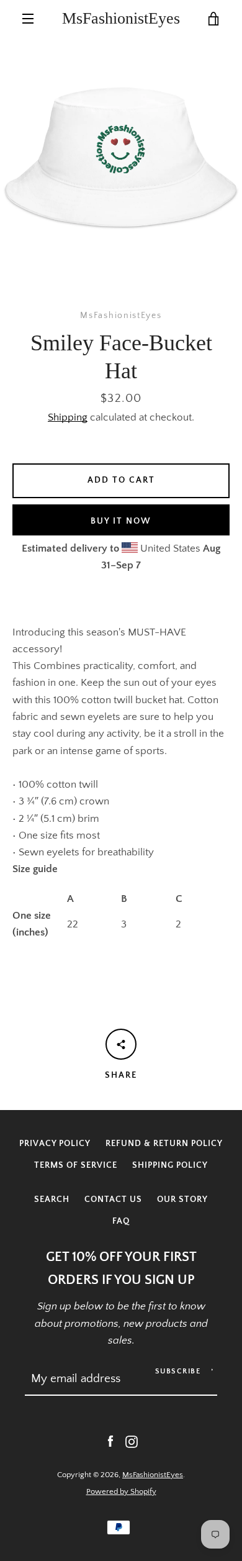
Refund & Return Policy (164, 1144)
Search (51, 1199)
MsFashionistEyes (121, 18)
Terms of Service (75, 1165)
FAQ (121, 1221)
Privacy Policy (55, 1144)
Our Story (182, 1199)
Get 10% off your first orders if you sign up (121, 1269)
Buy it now (121, 521)
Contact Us (113, 1199)
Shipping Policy (170, 1165)
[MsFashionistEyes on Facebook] (110, 1441)
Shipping (67, 417)
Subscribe (178, 1371)
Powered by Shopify (121, 1491)
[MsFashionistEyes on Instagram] (131, 1441)
